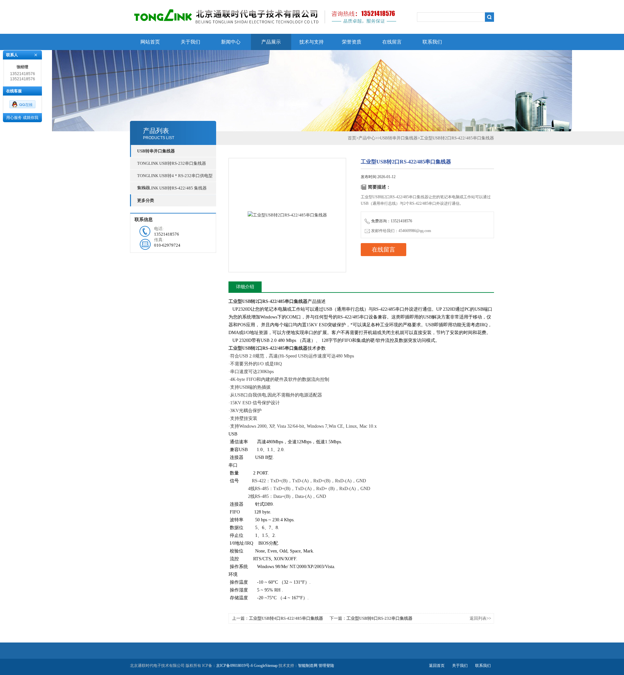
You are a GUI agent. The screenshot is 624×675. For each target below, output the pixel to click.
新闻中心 (230, 42)
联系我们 (432, 42)
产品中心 (366, 138)
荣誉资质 (351, 42)
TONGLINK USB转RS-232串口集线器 (171, 163)
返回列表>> (480, 618)
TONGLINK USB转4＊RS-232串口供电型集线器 (175, 177)
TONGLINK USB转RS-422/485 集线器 (172, 188)
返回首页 (437, 665)
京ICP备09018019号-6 (234, 665)
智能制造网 (308, 665)
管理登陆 (326, 665)
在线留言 (392, 42)
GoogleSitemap (266, 665)
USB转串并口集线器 (399, 138)
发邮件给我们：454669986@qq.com (401, 230)
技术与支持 (311, 42)
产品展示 (271, 42)
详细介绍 (245, 286)
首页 (352, 138)
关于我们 (190, 42)
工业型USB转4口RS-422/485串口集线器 (286, 618)
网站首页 (150, 42)
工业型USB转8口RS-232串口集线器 (379, 618)
